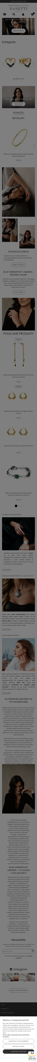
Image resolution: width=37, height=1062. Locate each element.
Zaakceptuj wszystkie (18, 1051)
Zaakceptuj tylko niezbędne (18, 1041)
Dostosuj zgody (18, 1046)
